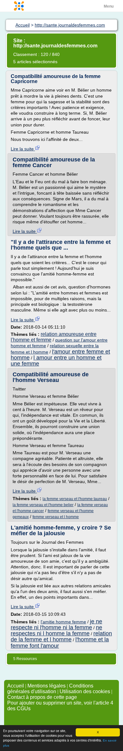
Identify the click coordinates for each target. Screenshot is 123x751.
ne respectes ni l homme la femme (56, 630)
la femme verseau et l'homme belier (43, 505)
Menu (109, 6)
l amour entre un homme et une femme (56, 360)
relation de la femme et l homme (61, 636)
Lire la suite (23, 148)
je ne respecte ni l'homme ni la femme (56, 624)
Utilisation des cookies (85, 691)
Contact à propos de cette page (42, 697)
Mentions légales (46, 685)
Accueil (15, 685)
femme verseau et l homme (55, 517)
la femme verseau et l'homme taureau (75, 499)
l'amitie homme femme (63, 621)
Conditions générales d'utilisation (50, 688)
